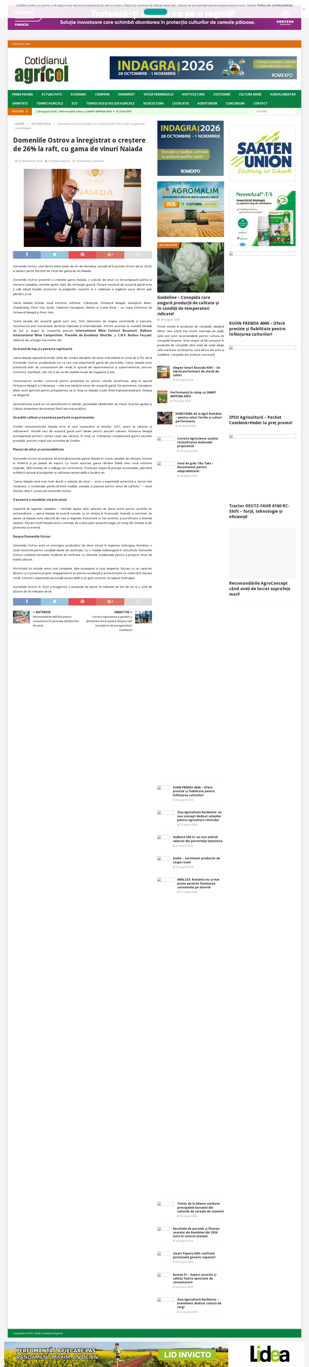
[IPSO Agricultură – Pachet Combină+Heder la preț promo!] (262, 379)
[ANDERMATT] (262, 244)
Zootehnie (221, 94)
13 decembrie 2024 (30, 161)
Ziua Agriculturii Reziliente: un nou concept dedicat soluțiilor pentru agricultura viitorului (199, 816)
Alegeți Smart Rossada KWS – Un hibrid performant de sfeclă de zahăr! (196, 371)
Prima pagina (22, 94)
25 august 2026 (188, 1312)
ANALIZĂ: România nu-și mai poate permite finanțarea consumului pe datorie (198, 883)
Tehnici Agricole (49, 103)
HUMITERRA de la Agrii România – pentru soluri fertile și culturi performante (199, 417)
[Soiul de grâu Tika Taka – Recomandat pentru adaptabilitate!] (165, 619)
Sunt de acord (155, 11)
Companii (102, 94)
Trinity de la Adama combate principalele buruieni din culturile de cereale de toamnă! (200, 1207)
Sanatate (20, 103)
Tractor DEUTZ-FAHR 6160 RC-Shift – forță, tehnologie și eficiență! (259, 511)
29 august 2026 (170, 319)
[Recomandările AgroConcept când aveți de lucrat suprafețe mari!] (262, 553)
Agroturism (207, 103)
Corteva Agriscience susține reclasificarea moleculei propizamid (197, 442)
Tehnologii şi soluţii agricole (110, 103)
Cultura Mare (250, 94)
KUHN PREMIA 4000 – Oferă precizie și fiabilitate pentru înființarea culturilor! (194, 791)
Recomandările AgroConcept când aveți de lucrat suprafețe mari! (259, 589)
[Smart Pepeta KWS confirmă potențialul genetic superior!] (163, 1258)
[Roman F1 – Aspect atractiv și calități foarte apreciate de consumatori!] (163, 1279)
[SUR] (262, 178)
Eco (75, 103)
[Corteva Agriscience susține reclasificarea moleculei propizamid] (165, 442)
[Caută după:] (275, 111)
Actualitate (52, 94)
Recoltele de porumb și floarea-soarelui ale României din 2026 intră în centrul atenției (196, 1232)
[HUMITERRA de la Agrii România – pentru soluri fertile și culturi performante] (164, 418)
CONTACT (260, 103)
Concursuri (235, 103)
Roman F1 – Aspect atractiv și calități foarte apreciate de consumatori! (194, 1278)
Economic (78, 94)
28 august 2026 (187, 426)
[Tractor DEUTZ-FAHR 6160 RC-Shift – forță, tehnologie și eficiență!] (262, 467)
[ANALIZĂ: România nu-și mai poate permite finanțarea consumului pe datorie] (165, 1035)
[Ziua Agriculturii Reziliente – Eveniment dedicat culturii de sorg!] (165, 1302)
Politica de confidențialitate (275, 5)
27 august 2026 (188, 825)
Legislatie (180, 103)
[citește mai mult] (202, 354)
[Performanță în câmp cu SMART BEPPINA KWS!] (162, 397)
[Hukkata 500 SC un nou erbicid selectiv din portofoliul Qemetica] (163, 841)
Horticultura (193, 94)
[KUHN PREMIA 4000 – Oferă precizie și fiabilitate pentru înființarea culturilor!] (163, 791)
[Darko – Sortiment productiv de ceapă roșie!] (163, 862)
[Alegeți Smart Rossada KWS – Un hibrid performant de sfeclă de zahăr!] (163, 372)
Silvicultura (153, 103)
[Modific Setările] (304, 9)
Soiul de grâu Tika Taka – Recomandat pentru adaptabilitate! (195, 467)
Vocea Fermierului (158, 94)
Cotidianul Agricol (59, 161)
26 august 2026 (188, 1216)
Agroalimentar (283, 94)
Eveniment (126, 94)
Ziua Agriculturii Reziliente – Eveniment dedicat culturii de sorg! (199, 1303)
